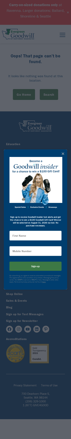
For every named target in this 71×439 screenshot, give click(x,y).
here (44, 282)
